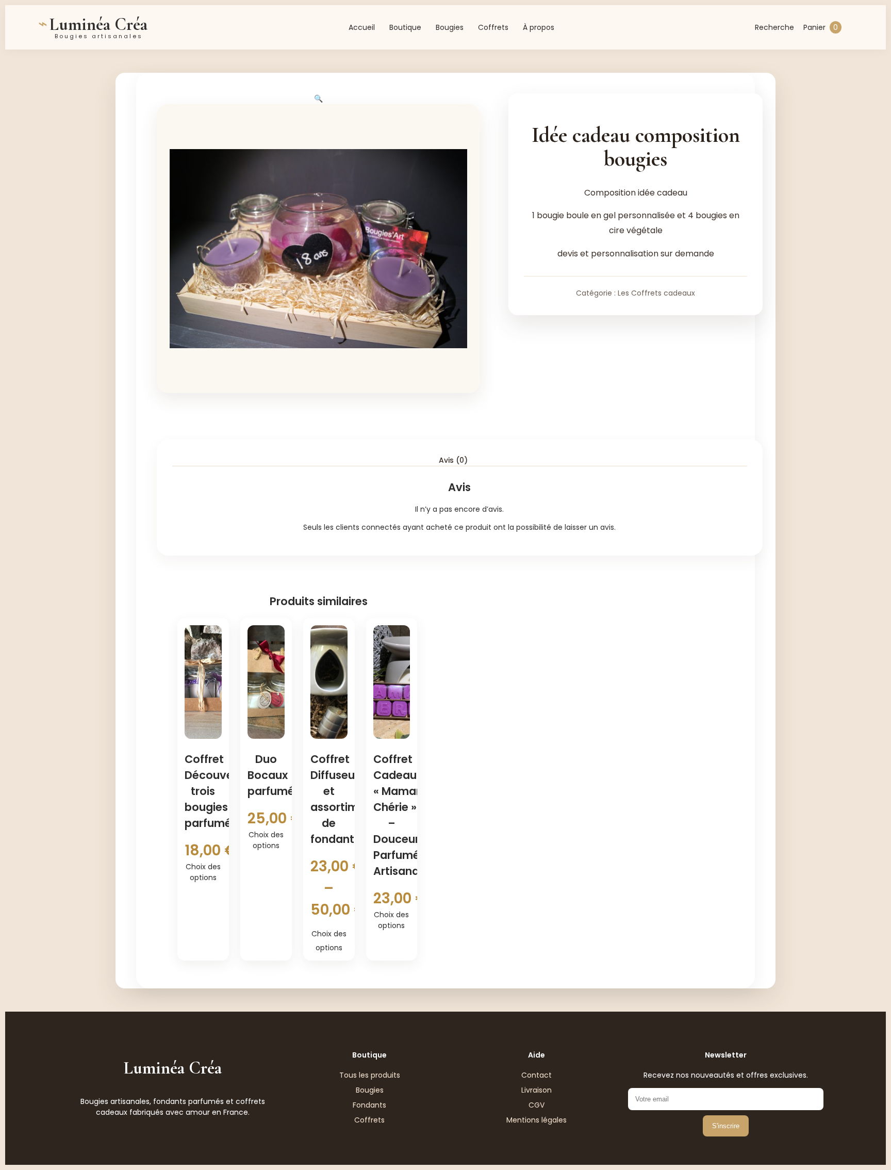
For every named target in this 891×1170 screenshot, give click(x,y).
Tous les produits (369, 1075)
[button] (318, 98)
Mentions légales (536, 1120)
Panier (820, 27)
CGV (536, 1105)
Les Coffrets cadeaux (656, 293)
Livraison (536, 1090)
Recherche (774, 27)
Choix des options (203, 872)
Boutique (405, 27)
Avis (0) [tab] (453, 460)
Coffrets (493, 27)
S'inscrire (725, 1126)
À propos (538, 27)
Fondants (369, 1105)
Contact (536, 1075)
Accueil (362, 27)
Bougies (450, 27)
